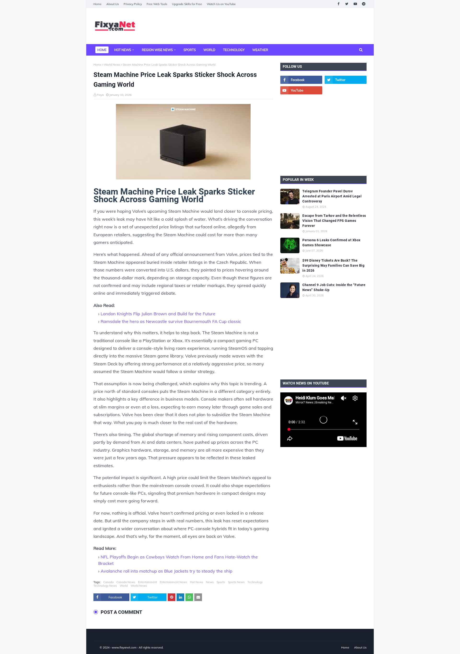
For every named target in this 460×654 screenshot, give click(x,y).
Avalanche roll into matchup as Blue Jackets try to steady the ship (166, 571)
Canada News (125, 582)
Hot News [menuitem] (122, 50)
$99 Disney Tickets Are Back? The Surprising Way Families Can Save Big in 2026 (333, 265)
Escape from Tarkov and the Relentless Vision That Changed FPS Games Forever (334, 221)
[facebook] (338, 4)
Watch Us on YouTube (221, 4)
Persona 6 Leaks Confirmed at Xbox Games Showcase (331, 242)
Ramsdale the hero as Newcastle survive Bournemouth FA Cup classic (171, 321)
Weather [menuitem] (260, 50)
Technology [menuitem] (234, 50)
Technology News (105, 585)
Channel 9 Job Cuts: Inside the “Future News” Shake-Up (333, 287)
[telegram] (364, 4)
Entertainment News (173, 582)
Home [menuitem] (102, 50)
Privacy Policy (133, 4)
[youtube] (355, 4)
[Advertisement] (279, 26)
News (210, 582)
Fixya (100, 95)
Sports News (236, 582)
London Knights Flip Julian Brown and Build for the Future (158, 313)
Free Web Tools (157, 4)
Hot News (196, 582)
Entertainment (147, 582)
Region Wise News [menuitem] (157, 50)
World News (112, 64)
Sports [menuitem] (190, 50)
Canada (108, 582)
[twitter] (347, 4)
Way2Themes (98, 647)
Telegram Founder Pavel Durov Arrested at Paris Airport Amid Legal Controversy (332, 196)
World (124, 585)
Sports (221, 582)
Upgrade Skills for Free (187, 4)
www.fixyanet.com (124, 647)
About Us (112, 4)
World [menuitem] (209, 50)
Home (97, 4)
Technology (255, 582)
